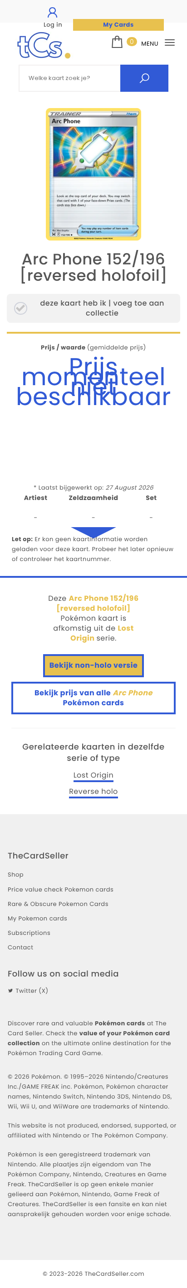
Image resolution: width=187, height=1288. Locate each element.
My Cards (118, 24)
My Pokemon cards (37, 918)
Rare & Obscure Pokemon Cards (58, 904)
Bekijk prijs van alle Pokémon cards (93, 698)
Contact (20, 947)
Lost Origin (94, 775)
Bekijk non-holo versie (93, 665)
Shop (16, 874)
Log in (53, 24)
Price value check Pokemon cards (60, 889)
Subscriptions (29, 933)
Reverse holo (93, 792)
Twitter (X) (32, 990)
